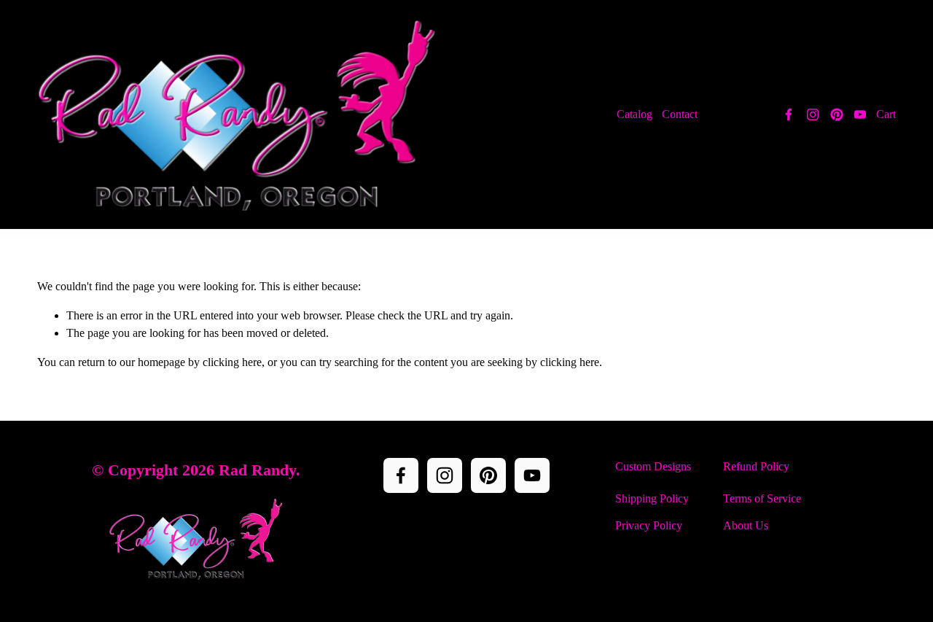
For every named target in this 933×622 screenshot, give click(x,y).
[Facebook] (788, 114)
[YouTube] (860, 114)
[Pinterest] (836, 114)
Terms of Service (762, 498)
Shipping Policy (652, 498)
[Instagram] (812, 114)
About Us (745, 525)
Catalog (634, 114)
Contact (680, 114)
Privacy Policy (648, 525)
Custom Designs (653, 466)
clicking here (232, 362)
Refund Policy (756, 466)
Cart (886, 114)
